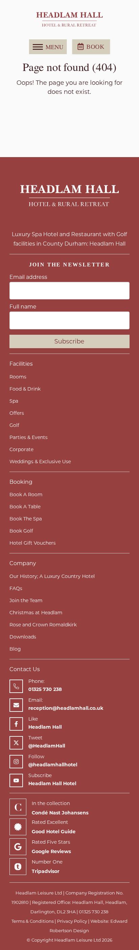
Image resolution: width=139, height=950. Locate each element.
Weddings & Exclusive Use (40, 462)
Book (95, 46)
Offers (16, 413)
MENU (54, 47)
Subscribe (69, 341)
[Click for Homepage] (69, 196)
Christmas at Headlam (35, 613)
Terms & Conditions (32, 921)
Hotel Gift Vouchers (32, 543)
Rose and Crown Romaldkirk (43, 625)
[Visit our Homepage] (69, 19)
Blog (15, 649)
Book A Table (24, 507)
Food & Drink (24, 389)
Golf (14, 425)
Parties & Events (28, 437)
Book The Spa (25, 519)
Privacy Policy (72, 921)
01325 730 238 (93, 911)
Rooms (17, 377)
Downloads (22, 637)
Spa (13, 401)
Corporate (21, 449)
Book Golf (21, 531)
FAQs (15, 588)
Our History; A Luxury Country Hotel (52, 576)
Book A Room (26, 494)
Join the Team (26, 600)
